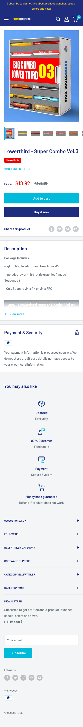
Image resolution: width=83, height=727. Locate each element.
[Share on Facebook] (51, 229)
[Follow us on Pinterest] (31, 678)
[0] (75, 19)
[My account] (66, 19)
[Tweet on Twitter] (68, 229)
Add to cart (41, 198)
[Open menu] (6, 19)
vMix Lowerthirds (17, 169)
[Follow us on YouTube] (40, 678)
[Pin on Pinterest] (60, 229)
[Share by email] (76, 229)
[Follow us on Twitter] (15, 678)
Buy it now (41, 212)
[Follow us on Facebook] (7, 678)
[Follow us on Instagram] (23, 678)
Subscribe (18, 653)
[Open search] (58, 19)
